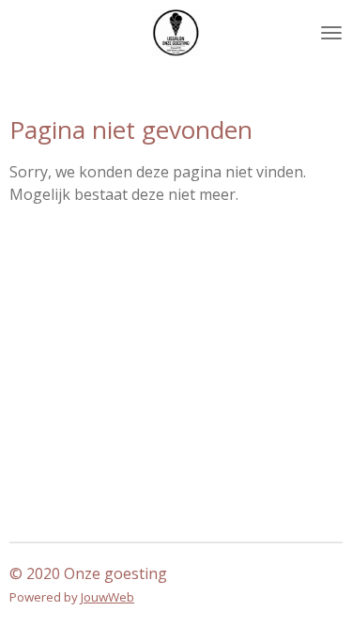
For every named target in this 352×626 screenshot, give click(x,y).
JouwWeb (107, 596)
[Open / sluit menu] (331, 33)
